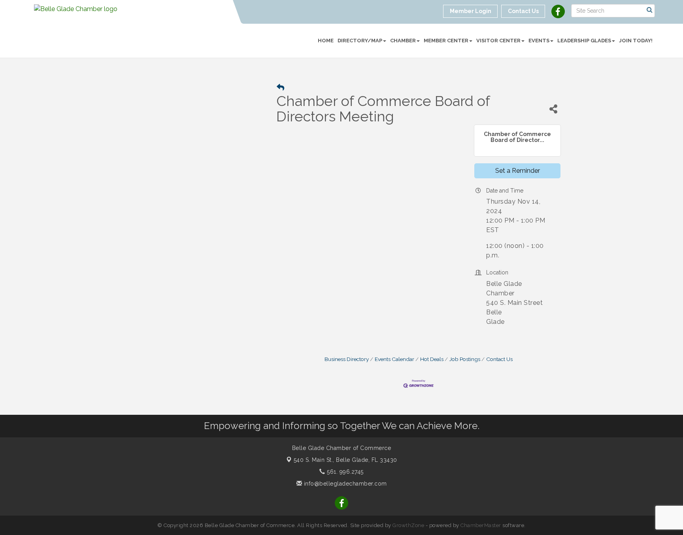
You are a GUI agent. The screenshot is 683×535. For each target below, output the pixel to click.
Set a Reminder (517, 170)
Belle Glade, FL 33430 (345, 460)
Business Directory (347, 359)
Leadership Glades (584, 40)
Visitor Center (498, 40)
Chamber (403, 40)
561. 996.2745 (344, 472)
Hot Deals (431, 359)
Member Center (446, 40)
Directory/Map (360, 40)
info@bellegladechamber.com (344, 483)
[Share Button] (553, 109)
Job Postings (464, 359)
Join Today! (636, 40)
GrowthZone (408, 525)
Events (538, 40)
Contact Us (499, 359)
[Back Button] (280, 87)
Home (326, 40)
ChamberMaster (480, 525)
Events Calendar (394, 359)
